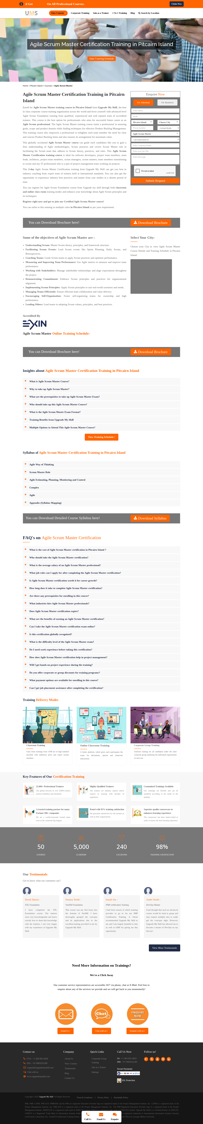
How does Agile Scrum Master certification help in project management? (68, 657)
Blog (132, 13)
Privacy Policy (103, 1098)
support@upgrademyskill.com (40, 1067)
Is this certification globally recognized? (50, 634)
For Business (167, 102)
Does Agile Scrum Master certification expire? (54, 611)
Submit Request (155, 180)
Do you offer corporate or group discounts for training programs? (64, 672)
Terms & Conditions (85, 1098)
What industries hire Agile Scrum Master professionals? (59, 603)
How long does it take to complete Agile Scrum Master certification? (65, 588)
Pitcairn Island (36, 86)
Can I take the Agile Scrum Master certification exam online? (62, 626)
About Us (69, 1058)
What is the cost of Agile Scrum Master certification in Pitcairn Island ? (67, 549)
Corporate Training (80, 13)
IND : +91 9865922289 (37, 1063)
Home (26, 86)
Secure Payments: (125, 1069)
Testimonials (70, 1068)
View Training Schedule (101, 58)
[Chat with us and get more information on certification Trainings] (101, 1013)
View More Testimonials (164, 947)
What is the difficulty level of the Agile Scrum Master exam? (61, 641)
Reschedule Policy (121, 1098)
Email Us (65, 1031)
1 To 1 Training (119, 13)
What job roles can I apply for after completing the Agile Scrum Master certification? (75, 572)
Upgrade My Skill (46, 1097)
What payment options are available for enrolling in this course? (63, 680)
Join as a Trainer (101, 13)
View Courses (71, 1063)
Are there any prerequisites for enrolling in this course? (59, 596)
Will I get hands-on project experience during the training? (61, 665)
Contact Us (69, 1078)
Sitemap (95, 1072)
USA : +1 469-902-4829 (37, 1058)
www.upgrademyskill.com (38, 1076)
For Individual (143, 102)
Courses (49, 86)
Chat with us (101, 1031)
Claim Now (177, 4)
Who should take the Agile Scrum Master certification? (58, 557)
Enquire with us (137, 1031)
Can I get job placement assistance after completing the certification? (66, 688)
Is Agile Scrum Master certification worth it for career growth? (63, 580)
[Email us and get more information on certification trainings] (65, 1013)
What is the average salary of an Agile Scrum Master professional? (65, 565)
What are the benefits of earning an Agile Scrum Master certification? (66, 619)
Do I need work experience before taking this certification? (60, 649)
